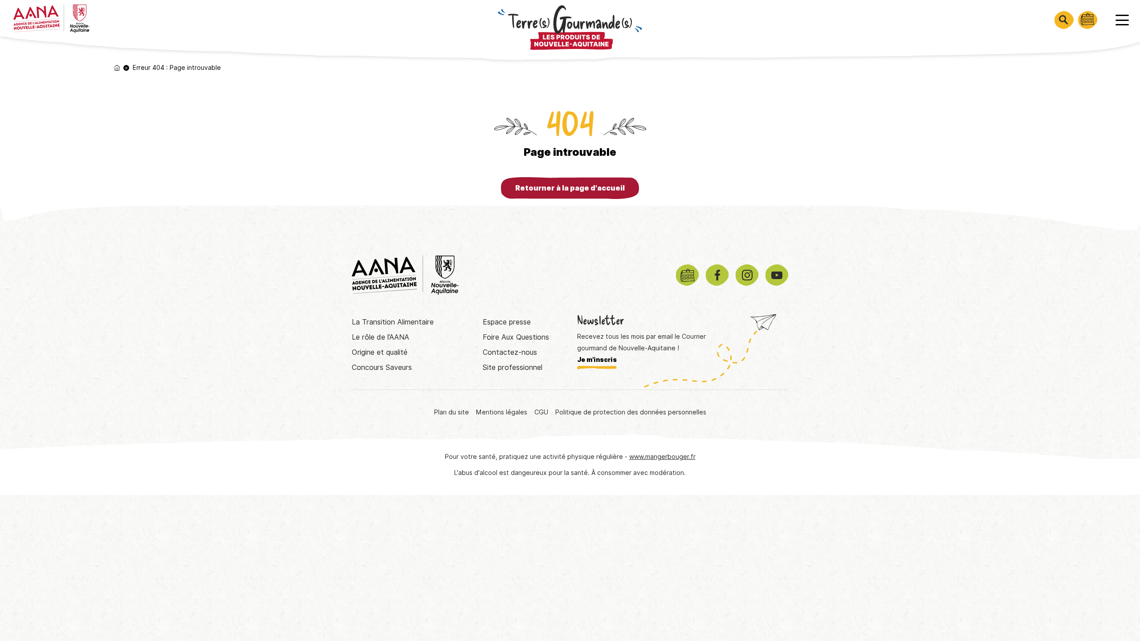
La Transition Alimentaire (393, 322)
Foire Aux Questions (516, 337)
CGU (541, 412)
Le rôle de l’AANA (380, 337)
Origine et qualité (379, 352)
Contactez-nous (510, 352)
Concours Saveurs (382, 367)
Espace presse (507, 322)
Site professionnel (512, 367)
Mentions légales (501, 412)
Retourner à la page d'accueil (570, 188)
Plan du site (451, 412)
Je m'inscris (597, 359)
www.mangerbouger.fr (662, 456)
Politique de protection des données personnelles (630, 412)
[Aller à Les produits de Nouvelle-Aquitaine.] (117, 68)
